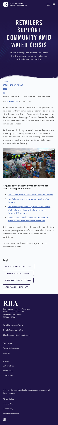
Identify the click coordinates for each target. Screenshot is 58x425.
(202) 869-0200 (9, 317)
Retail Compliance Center (14, 329)
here (19, 246)
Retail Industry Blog (13, 85)
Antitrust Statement (11, 413)
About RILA (8, 370)
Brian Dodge (12, 101)
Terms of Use (8, 403)
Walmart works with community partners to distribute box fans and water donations (28, 219)
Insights (6, 352)
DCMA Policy (8, 408)
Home (5, 81)
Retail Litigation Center (13, 325)
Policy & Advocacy (11, 347)
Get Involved (8, 365)
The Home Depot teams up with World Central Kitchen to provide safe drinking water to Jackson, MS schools (29, 209)
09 (4, 92)
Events (6, 360)
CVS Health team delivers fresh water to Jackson (30, 194)
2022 (5, 88)
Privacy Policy (8, 398)
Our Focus (7, 342)
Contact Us (8, 375)
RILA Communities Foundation (16, 334)
